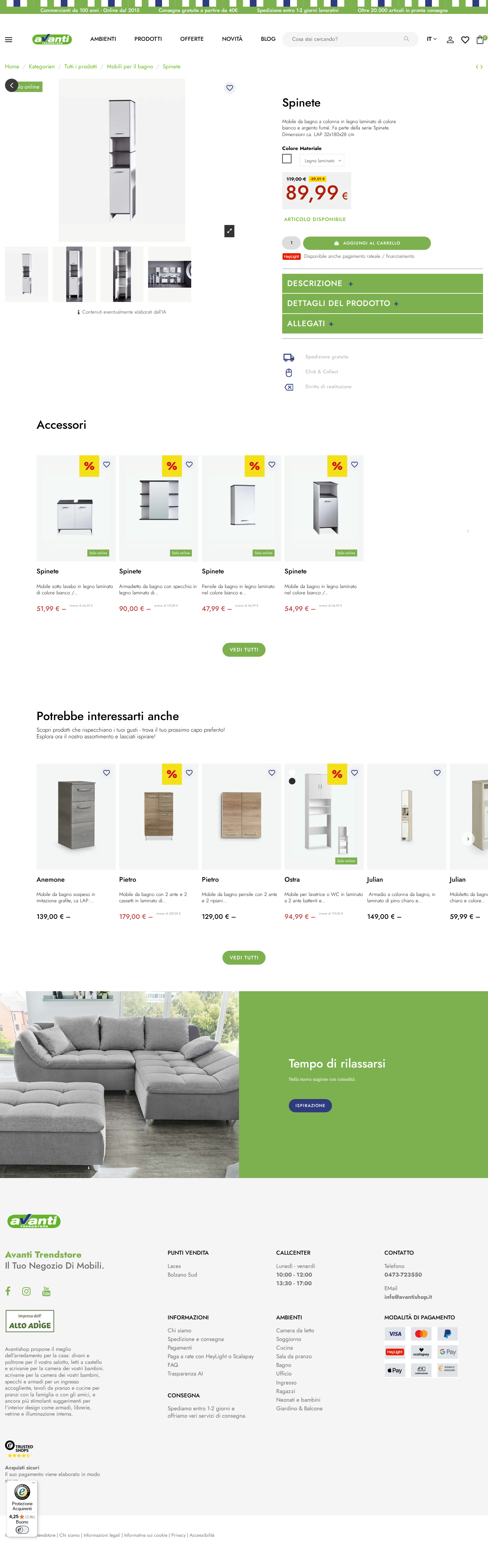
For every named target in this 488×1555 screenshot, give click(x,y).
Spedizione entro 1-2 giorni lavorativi (298, 10)
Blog (268, 39)
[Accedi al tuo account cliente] (450, 41)
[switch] (22, 1530)
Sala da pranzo (294, 1356)
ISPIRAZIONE (310, 1105)
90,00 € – (135, 609)
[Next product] (481, 67)
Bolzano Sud (182, 1275)
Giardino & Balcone (299, 1408)
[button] (468, 839)
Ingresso (286, 1382)
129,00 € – (219, 917)
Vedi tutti (244, 649)
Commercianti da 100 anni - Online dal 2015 (90, 10)
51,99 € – (51, 609)
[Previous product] (478, 67)
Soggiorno (288, 1339)
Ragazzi (285, 1391)
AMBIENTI (103, 39)
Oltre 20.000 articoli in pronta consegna (403, 10)
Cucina (284, 1348)
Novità (232, 39)
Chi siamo (179, 1330)
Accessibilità (202, 1535)
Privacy (178, 1535)
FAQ (173, 1365)
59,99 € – (465, 917)
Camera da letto (295, 1330)
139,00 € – (54, 917)
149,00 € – (384, 917)
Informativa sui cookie (145, 1535)
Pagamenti (180, 1348)
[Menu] (34, 1484)
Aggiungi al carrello (371, 243)
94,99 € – (300, 917)
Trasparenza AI (185, 1373)
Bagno (283, 1365)
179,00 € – (136, 917)
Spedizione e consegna (196, 1339)
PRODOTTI (148, 39)
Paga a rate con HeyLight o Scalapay (211, 1356)
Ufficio (283, 1373)
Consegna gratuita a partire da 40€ (198, 10)
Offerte (192, 39)
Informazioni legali (102, 1535)
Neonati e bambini (298, 1400)
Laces (174, 1266)
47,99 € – (217, 609)
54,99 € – (300, 609)
